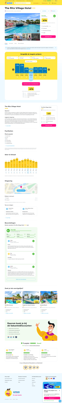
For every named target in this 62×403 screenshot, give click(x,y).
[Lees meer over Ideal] (13, 337)
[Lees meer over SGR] (56, 0)
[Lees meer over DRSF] (16, 337)
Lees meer (28, 48)
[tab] (6, 43)
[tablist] (31, 43)
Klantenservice (44, 3)
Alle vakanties (36, 3)
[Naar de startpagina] (9, 3)
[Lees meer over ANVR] (55, 0)
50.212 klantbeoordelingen (35, 345)
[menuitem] (48, 26)
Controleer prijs (48, 36)
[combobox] (22, 3)
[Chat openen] (60, 401)
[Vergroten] (38, 31)
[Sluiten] (59, 390)
